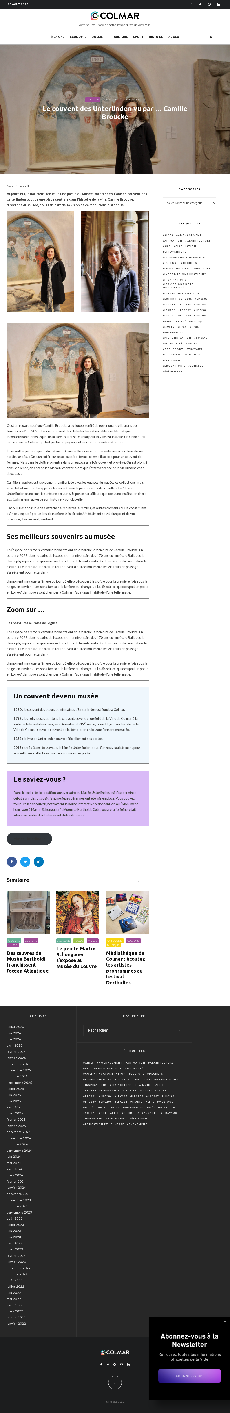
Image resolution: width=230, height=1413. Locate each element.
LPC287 (185, 310)
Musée (169, 326)
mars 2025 (15, 1113)
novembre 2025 (19, 1070)
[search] (180, 1030)
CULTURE (121, 37)
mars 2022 (15, 1311)
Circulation (185, 246)
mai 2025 (14, 1101)
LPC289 (169, 315)
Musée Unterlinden (29, 838)
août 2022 (15, 1280)
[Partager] (12, 862)
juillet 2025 (15, 1088)
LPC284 (185, 304)
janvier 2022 (16, 1323)
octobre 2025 (17, 1076)
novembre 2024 (19, 1138)
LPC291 (201, 315)
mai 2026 (14, 1039)
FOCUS (78, 940)
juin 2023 (14, 1231)
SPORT (138, 37)
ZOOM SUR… (196, 354)
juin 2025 (14, 1095)
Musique (198, 321)
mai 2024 (14, 1163)
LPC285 (201, 304)
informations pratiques (185, 274)
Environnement (177, 268)
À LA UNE (57, 37)
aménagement (190, 235)
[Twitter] (200, 4)
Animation (173, 240)
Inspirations (175, 279)
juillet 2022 (15, 1286)
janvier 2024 (16, 1187)
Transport (174, 349)
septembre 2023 (19, 1212)
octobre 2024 (17, 1144)
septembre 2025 (19, 1082)
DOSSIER (98, 37)
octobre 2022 (17, 1274)
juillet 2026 (15, 1027)
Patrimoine (174, 332)
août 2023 (15, 1218)
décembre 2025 (19, 1064)
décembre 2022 (19, 1268)
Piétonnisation (177, 337)
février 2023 (16, 1255)
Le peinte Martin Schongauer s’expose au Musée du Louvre (76, 957)
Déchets (190, 263)
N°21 (195, 326)
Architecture (199, 240)
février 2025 (16, 1119)
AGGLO (173, 37)
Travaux (195, 349)
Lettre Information (181, 293)
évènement (173, 371)
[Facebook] (191, 4)
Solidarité (173, 343)
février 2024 (16, 1181)
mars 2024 (15, 1175)
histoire (203, 268)
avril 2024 (14, 1169)
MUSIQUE (113, 945)
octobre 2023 (17, 1206)
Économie (172, 360)
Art (167, 246)
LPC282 (202, 298)
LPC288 (201, 310)
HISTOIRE (156, 37)
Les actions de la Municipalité (178, 286)
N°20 (183, 326)
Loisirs (170, 298)
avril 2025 (14, 1107)
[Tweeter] (25, 862)
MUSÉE (13, 945)
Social (201, 337)
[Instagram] (209, 4)
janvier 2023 (16, 1261)
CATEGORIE (115, 940)
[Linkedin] (218, 4)
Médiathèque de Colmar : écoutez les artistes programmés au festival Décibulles (125, 967)
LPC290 (185, 315)
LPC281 (186, 298)
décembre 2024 (19, 1132)
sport (193, 343)
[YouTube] (121, 1364)
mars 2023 (15, 1249)
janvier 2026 (16, 1058)
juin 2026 (14, 1033)
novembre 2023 (19, 1200)
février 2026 (16, 1051)
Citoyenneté (175, 251)
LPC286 (169, 310)
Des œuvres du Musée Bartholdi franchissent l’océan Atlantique (28, 961)
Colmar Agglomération (184, 257)
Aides (168, 235)
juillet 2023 (15, 1225)
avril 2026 (14, 1045)
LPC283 (169, 304)
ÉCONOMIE (78, 37)
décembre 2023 (19, 1194)
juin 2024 (14, 1156)
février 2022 (16, 1317)
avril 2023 (14, 1243)
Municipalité (175, 321)
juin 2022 (14, 1292)
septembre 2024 (19, 1150)
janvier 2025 (16, 1126)
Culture (171, 263)
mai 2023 (14, 1237)
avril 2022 (14, 1305)
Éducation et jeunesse (183, 365)
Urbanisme (173, 354)
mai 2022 (14, 1299)
